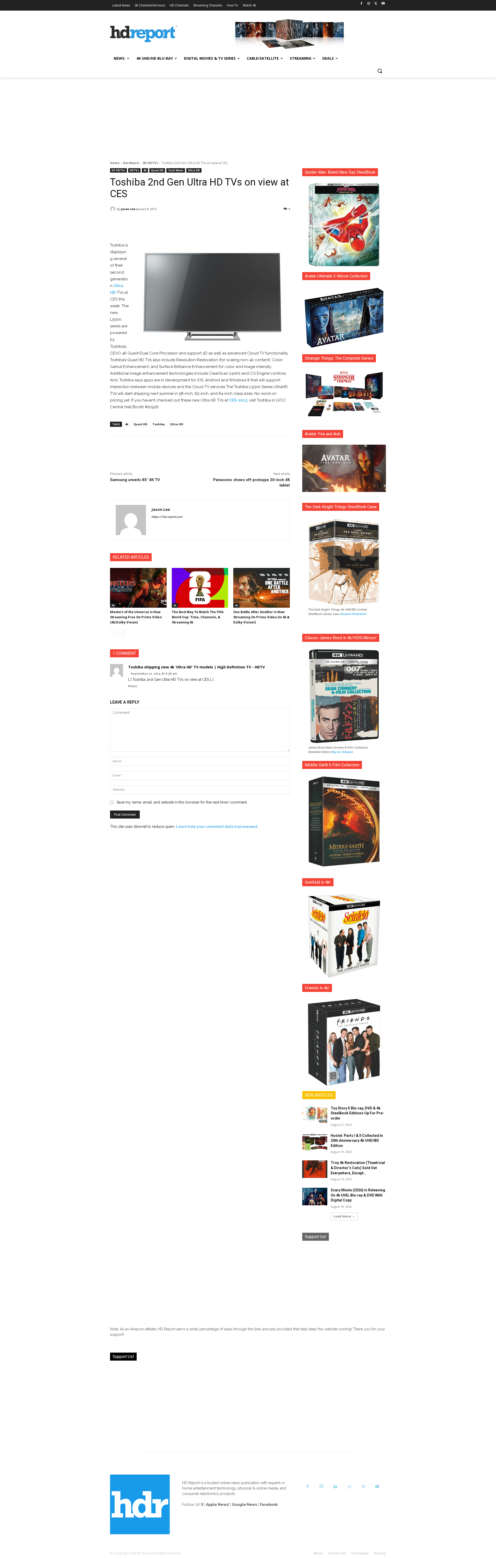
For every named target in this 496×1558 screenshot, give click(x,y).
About (318, 1553)
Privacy (380, 1553)
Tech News (175, 170)
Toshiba (158, 424)
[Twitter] (376, 4)
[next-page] (121, 633)
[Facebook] (362, 4)
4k (144, 170)
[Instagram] (369, 4)
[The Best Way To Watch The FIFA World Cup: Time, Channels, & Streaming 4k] (200, 587)
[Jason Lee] (113, 209)
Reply (132, 686)
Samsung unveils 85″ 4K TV (135, 479)
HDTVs (134, 170)
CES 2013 (238, 400)
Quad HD (157, 170)
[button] (380, 71)
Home (115, 163)
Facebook (269, 1504)
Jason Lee (128, 209)
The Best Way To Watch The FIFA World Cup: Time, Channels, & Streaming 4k (197, 617)
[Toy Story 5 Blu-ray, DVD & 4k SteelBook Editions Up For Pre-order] (314, 1114)
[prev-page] (113, 633)
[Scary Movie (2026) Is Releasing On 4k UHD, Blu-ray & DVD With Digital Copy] (314, 1196)
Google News (244, 1504)
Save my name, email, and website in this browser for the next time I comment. (182, 802)
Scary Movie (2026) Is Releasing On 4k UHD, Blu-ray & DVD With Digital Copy (358, 1195)
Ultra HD (194, 170)
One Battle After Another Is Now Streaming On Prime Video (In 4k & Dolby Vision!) (261, 617)
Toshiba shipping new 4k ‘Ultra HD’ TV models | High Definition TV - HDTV (196, 667)
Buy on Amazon (342, 752)
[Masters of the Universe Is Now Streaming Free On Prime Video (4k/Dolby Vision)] (138, 587)
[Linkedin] (335, 1487)
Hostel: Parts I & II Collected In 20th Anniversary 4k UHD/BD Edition (357, 1140)
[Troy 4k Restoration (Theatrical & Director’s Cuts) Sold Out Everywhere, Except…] (314, 1169)
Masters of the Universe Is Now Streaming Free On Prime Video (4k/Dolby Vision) (136, 617)
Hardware (131, 163)
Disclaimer (360, 1553)
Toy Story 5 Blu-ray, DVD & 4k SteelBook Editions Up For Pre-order (357, 1113)
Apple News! (217, 1504)
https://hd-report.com (166, 517)
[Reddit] (349, 1487)
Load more (342, 1216)
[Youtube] (383, 4)
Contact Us (337, 1553)
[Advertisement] (248, 116)
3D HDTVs (150, 163)
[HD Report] (143, 34)
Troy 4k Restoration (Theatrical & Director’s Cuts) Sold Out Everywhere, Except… (358, 1168)
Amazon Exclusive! (353, 614)
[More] (245, 222)
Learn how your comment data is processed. (217, 826)
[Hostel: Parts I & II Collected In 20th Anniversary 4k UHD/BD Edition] (314, 1142)
